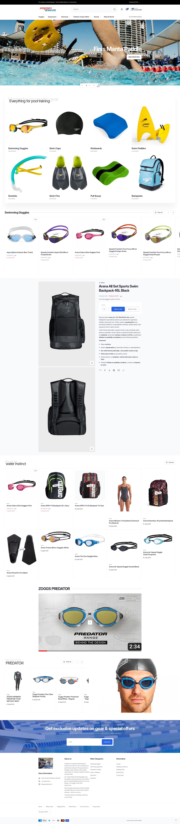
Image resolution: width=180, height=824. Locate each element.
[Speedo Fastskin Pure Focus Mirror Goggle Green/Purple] (158, 246)
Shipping (107, 299)
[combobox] (94, 9)
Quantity (103, 305)
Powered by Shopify (138, 820)
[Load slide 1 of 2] (86, 85)
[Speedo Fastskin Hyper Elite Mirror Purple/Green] (56, 246)
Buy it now (132, 309)
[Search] (114, 9)
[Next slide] (94, 85)
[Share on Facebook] (105, 370)
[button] (136, 9)
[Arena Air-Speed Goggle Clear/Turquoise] (158, 544)
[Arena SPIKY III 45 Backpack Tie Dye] (90, 497)
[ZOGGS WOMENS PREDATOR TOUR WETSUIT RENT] (18, 688)
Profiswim (132, 820)
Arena (102, 283)
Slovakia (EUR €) (133, 2)
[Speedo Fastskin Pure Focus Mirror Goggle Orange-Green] (124, 242)
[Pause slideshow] (98, 85)
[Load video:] (90, 622)
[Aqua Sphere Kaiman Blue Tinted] (22, 246)
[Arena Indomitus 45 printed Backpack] (158, 512)
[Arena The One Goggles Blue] (90, 548)
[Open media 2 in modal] (66, 409)
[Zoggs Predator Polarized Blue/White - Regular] (69, 688)
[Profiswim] (45, 768)
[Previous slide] (82, 85)
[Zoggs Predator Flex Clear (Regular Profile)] (43, 686)
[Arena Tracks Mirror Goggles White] (56, 539)
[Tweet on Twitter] (109, 370)
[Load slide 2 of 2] (89, 85)
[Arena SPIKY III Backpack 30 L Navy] (56, 497)
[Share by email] (118, 370)
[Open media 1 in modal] (66, 324)
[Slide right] (173, 212)
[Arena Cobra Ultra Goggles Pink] (90, 246)
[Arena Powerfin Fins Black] (22, 564)
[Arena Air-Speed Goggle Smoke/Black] (124, 558)
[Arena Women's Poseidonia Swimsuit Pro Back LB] (124, 512)
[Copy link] (123, 370)
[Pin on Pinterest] (114, 370)
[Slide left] (168, 212)
